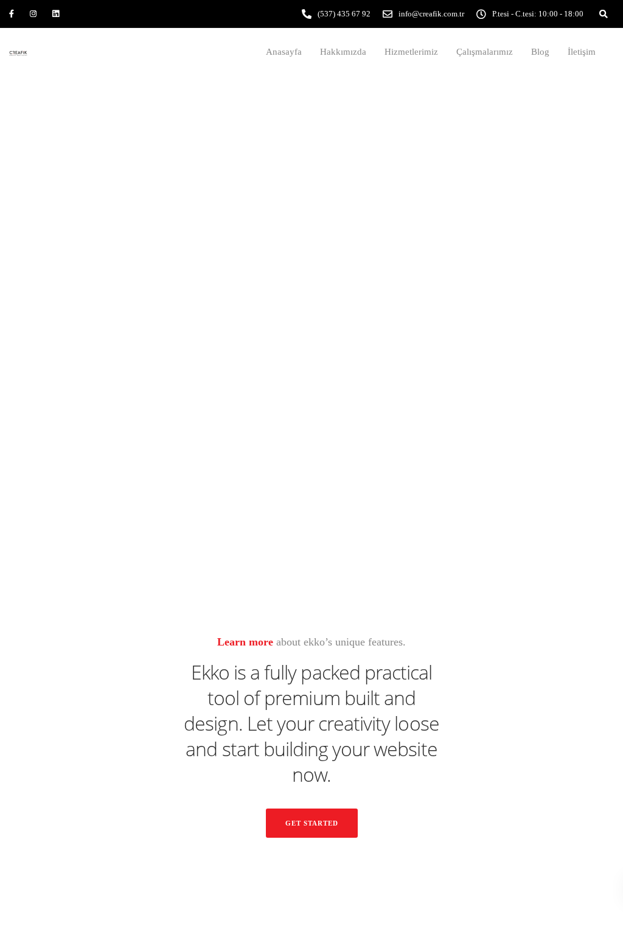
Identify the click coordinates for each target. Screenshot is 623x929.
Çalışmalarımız (484, 52)
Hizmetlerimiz (411, 52)
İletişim (582, 52)
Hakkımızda (343, 52)
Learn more (245, 642)
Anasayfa (284, 52)
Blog (540, 52)
